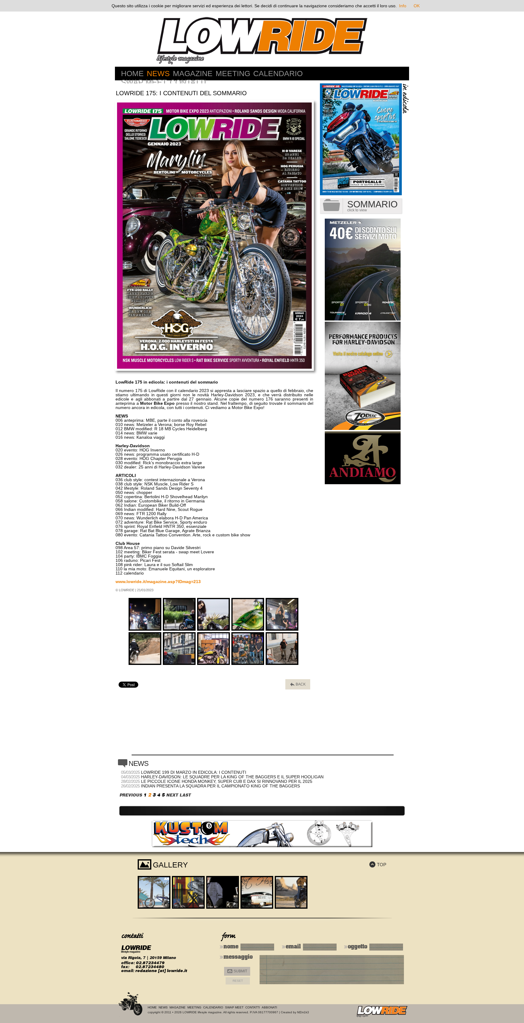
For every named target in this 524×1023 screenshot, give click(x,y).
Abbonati (269, 1007)
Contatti (188, 82)
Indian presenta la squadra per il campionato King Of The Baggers (220, 785)
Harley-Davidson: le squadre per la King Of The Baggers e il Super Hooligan (232, 776)
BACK (298, 684)
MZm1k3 (303, 1012)
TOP (377, 864)
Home (132, 73)
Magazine (193, 73)
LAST (185, 795)
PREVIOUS (130, 795)
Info (402, 5)
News (158, 73)
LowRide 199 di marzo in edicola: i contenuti (193, 772)
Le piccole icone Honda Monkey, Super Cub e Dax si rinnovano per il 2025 (226, 781)
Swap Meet (144, 82)
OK (417, 5)
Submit (237, 971)
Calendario (278, 73)
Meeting (233, 73)
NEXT (172, 795)
